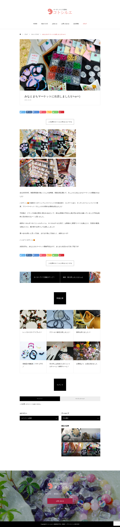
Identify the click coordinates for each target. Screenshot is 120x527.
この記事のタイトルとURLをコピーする (60, 122)
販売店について (58, 494)
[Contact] (62, 508)
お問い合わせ (65, 23)
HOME (35, 23)
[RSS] (66, 508)
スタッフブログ (30, 88)
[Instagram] (54, 508)
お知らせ (54, 23)
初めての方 (44, 23)
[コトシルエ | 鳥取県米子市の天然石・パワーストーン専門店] (60, 11)
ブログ (85, 23)
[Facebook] (58, 508)
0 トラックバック (80, 398)
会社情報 (76, 23)
